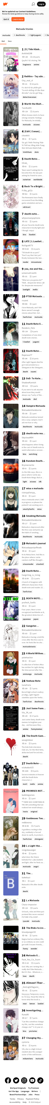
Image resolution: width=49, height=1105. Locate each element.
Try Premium (33, 1088)
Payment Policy (32, 1099)
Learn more (18, 19)
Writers (35, 1091)
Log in (41, 4)
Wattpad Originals (18, 1088)
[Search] (33, 4)
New (10, 41)
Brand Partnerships (18, 1094)
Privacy (20, 1099)
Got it (6, 19)
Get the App (14, 1091)
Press (37, 1094)
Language (25, 1091)
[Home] (16, 4)
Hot (3, 41)
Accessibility (15, 1102)
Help (25, 1102)
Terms (12, 1099)
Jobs (30, 1094)
